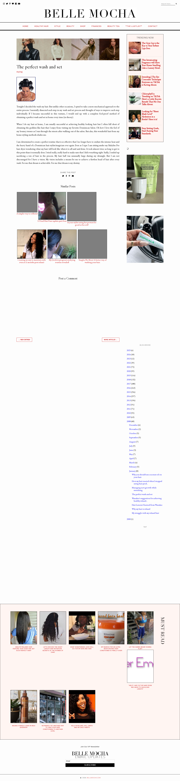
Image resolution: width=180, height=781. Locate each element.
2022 (129, 362)
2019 (129, 375)
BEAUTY (70, 26)
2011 (129, 408)
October (133, 433)
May (131, 454)
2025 (129, 350)
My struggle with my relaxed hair (145, 513)
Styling (20, 72)
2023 (129, 358)
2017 (129, 383)
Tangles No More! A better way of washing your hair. (92, 260)
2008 (129, 421)
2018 (129, 379)
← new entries (24, 340)
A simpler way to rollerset (27, 213)
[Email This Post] (73, 176)
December (133, 425)
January (132, 471)
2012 (129, 404)
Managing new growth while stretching (144, 488)
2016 (129, 388)
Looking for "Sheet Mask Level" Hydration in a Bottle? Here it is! (150, 115)
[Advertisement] (68, 379)
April (131, 458)
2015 (129, 392)
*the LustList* (134, 26)
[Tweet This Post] (63, 176)
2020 (129, 371)
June (131, 450)
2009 (129, 417)
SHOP (82, 26)
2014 (129, 396)
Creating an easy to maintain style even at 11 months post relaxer (32, 260)
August (132, 441)
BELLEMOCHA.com (94, 778)
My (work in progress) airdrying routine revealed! (62, 260)
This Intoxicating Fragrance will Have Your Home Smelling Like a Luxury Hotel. (151, 64)
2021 (129, 367)
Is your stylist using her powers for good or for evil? (81, 223)
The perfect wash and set (142, 494)
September (133, 437)
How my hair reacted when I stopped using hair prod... (147, 482)
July (131, 446)
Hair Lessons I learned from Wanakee (147, 505)
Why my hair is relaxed (141, 509)
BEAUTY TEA (113, 26)
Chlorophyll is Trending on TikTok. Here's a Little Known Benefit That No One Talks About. (151, 99)
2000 (129, 519)
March (132, 462)
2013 (129, 400)
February (133, 466)
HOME (25, 26)
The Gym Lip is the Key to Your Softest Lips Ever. (150, 46)
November (133, 429)
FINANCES (96, 26)
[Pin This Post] (69, 176)
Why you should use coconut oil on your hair (147, 475)
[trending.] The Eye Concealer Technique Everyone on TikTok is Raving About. (151, 80)
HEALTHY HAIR (41, 26)
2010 (129, 413)
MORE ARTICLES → (110, 340)
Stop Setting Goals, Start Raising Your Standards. (150, 131)
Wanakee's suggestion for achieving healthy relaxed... (147, 499)
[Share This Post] (66, 176)
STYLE (57, 26)
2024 (129, 354)
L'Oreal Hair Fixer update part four (52, 221)
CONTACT (152, 26)
